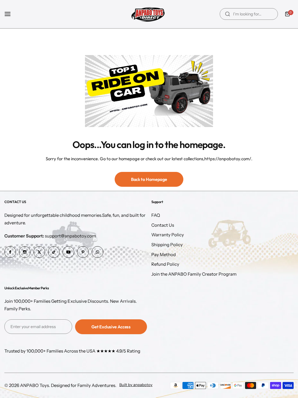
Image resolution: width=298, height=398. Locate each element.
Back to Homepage (149, 179)
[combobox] (249, 14)
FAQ (155, 215)
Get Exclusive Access (111, 327)
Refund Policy (165, 264)
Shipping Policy (167, 244)
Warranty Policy (167, 234)
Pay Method (163, 254)
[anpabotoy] (149, 14)
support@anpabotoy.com (50, 236)
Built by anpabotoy (135, 385)
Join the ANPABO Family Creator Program (194, 274)
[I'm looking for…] (227, 14)
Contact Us (162, 225)
